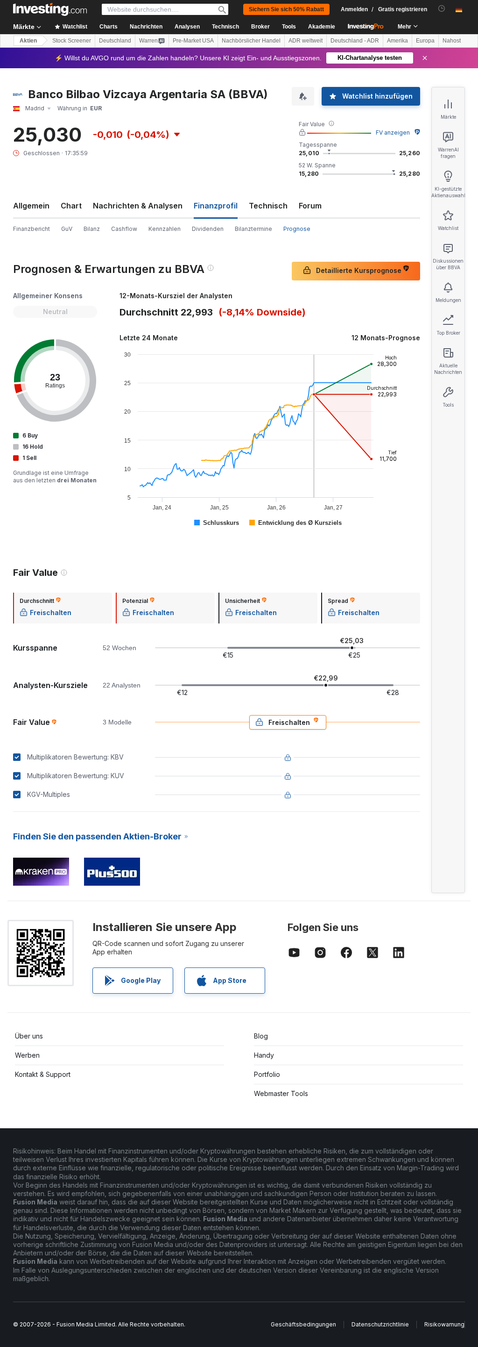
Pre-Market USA (193, 40)
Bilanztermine (253, 228)
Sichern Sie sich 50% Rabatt (286, 9)
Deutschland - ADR (354, 40)
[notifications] (441, 8)
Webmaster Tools (281, 1093)
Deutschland (115, 40)
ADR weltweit (305, 40)
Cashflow (124, 228)
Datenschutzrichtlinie (380, 1324)
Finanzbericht (31, 228)
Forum (310, 205)
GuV (66, 228)
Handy (264, 1055)
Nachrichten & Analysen (138, 205)
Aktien (28, 40)
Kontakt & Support (42, 1074)
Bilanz (92, 228)
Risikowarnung (444, 1324)
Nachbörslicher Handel (251, 40)
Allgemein (31, 205)
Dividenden (208, 228)
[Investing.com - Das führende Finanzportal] (50, 9)
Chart (71, 205)
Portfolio (267, 1074)
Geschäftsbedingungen (303, 1324)
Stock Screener (71, 40)
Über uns (29, 1036)
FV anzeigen (393, 132)
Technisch (268, 205)
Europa (425, 40)
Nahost (452, 40)
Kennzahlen (164, 228)
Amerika (397, 40)
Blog (261, 1036)
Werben (27, 1055)
